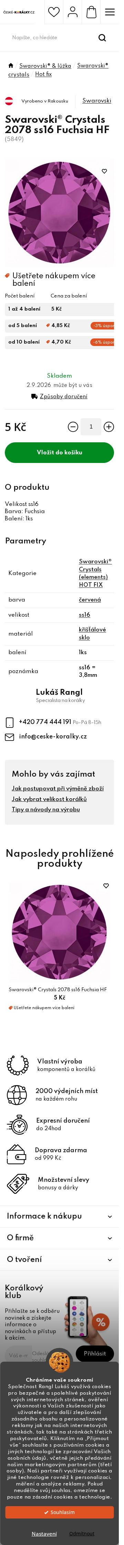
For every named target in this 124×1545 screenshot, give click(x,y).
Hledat (102, 38)
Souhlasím (63, 1512)
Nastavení (44, 1533)
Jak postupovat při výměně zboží (58, 789)
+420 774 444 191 (46, 722)
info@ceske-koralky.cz (53, 737)
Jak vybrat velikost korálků (49, 799)
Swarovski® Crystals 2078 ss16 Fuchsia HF (58, 989)
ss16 (84, 615)
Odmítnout (81, 1534)
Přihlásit (95, 1354)
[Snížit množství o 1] (73, 427)
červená (90, 600)
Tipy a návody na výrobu (46, 810)
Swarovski (96, 101)
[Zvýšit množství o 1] (109, 427)
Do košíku (68, 453)
